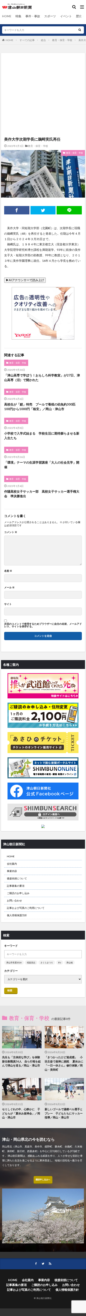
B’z (59, 962)
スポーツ (50, 16)
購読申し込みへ (43, 1179)
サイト (8, 604)
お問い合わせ (14, 900)
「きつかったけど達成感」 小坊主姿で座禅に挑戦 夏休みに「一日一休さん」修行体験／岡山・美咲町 (64, 1063)
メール (9, 587)
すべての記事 (27, 40)
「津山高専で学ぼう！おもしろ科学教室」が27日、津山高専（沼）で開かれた (42, 377)
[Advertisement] (43, 75)
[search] (80, 30)
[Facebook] (16, 210)
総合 (43, 40)
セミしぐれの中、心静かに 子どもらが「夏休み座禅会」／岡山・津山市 (21, 1113)
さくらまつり (46, 962)
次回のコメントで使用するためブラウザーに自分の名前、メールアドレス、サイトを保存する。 (43, 625)
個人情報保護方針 (17, 915)
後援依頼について (17, 878)
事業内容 (12, 871)
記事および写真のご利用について (25, 907)
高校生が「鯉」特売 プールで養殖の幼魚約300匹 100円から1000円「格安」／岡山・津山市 (41, 406)
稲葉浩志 (31, 962)
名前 (8, 571)
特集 (18, 16)
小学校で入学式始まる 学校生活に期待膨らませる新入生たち (41, 435)
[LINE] (69, 210)
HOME (6, 16)
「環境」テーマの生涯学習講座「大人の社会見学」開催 (41, 464)
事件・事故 (32, 16)
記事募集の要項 (15, 885)
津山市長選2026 (14, 962)
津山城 (69, 962)
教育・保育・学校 (62, 40)
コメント (10, 532)
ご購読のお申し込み (18, 893)
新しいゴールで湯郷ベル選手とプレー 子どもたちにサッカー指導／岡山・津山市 (64, 1113)
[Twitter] (43, 210)
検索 (9, 990)
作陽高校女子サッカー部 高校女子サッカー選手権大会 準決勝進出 (41, 493)
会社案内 (12, 863)
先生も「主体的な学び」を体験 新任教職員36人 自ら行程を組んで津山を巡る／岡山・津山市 (22, 1061)
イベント (66, 16)
